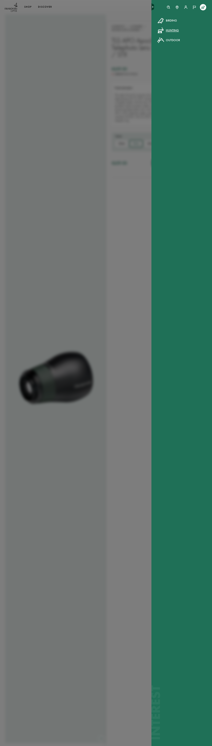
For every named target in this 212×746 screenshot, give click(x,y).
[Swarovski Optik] (11, 7)
